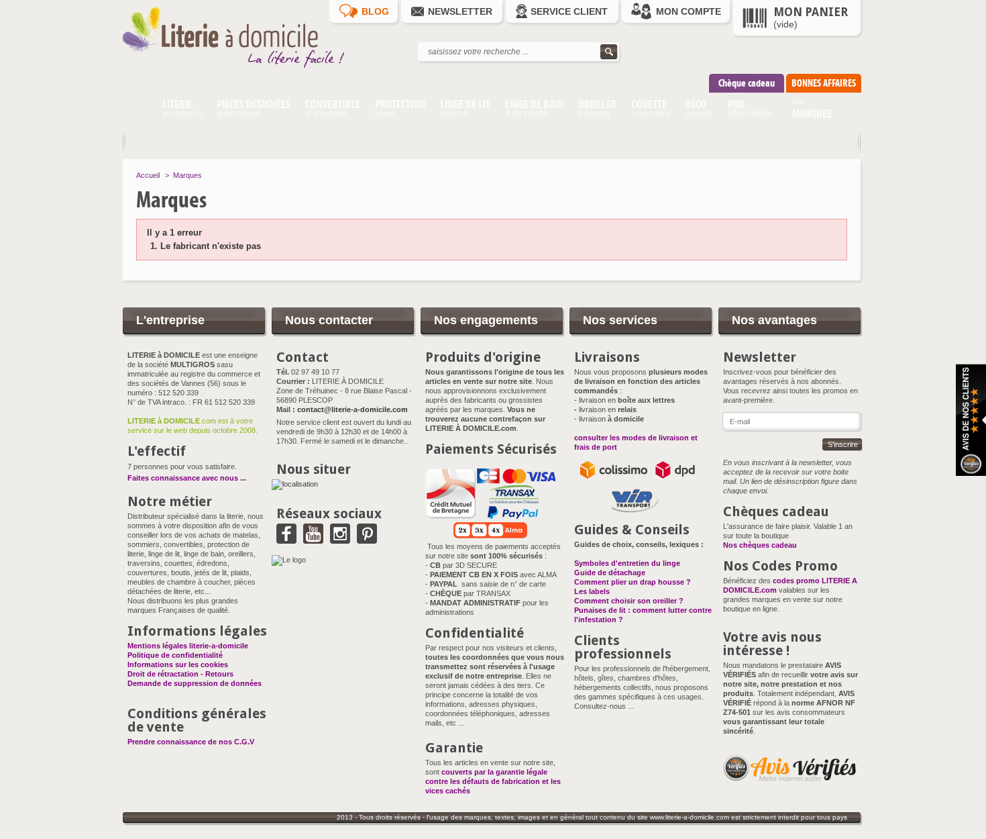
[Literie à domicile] (243, 71)
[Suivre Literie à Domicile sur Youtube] (313, 539)
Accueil (148, 175)
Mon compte (688, 11)
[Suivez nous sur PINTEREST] (367, 539)
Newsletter (460, 11)
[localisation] (295, 484)
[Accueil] (138, 110)
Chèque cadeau (746, 83)
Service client (569, 11)
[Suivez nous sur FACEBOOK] (286, 539)
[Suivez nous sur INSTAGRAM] (340, 539)
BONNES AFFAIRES (823, 83)
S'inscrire (843, 444)
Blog (375, 11)
